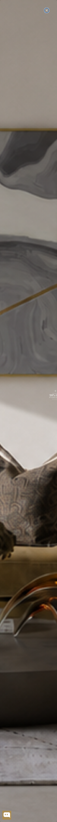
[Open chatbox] (6, 815)
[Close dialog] (46, 10)
